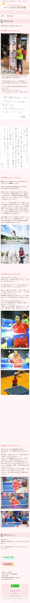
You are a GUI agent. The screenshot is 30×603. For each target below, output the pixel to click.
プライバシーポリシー (15, 596)
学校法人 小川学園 (15, 591)
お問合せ (15, 593)
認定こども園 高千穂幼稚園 (15, 6)
